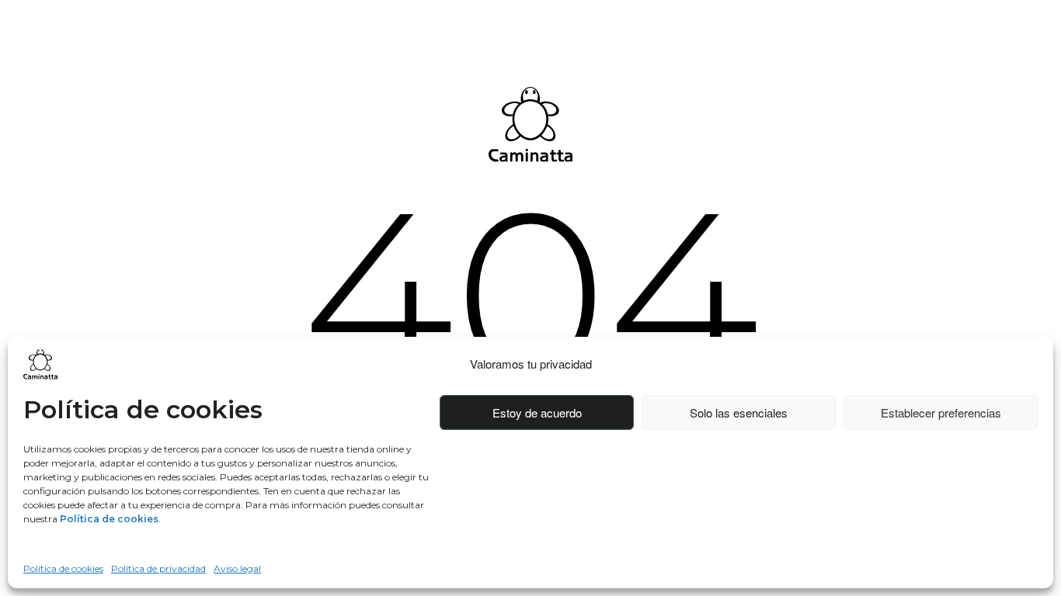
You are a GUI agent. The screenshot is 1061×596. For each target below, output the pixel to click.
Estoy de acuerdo (537, 412)
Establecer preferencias (941, 412)
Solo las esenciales (739, 412)
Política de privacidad (158, 568)
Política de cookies (63, 568)
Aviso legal (237, 568)
